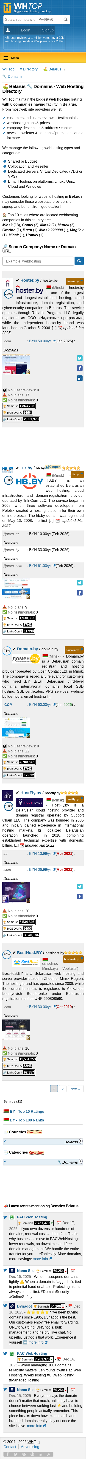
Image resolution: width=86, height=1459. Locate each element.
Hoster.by (29, 280)
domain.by (72, 650)
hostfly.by (73, 799)
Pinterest (32, 1454)
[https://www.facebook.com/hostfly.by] (80, 896)
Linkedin (40, 1454)
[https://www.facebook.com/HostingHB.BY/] (80, 593)
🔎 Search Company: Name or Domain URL (39, 248)
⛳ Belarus (52, 69)
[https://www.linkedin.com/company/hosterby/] (80, 378)
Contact (9, 1447)
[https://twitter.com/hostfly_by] (80, 886)
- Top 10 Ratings (27, 1111)
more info (40, 1259)
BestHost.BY (29, 952)
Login (25, 30)
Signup (48, 30)
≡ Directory (29, 69)
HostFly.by (30, 793)
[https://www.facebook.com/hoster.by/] (80, 368)
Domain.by (27, 649)
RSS (49, 1454)
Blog (24, 1454)
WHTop (8, 69)
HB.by (26, 468)
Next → (76, 1089)
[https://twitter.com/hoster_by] (80, 358)
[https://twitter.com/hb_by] (80, 582)
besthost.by (71, 959)
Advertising (30, 1447)
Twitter (16, 1454)
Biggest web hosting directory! (32, 11)
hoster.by (73, 281)
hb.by (75, 474)
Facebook (7, 1454)
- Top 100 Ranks (27, 1120)
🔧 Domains (12, 76)
